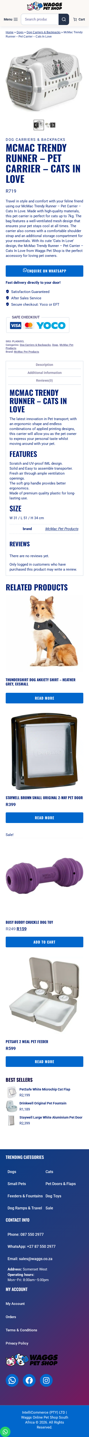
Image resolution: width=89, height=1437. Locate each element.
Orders (11, 1317)
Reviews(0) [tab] (44, 380)
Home (10, 32)
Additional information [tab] (45, 373)
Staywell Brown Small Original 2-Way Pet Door (44, 797)
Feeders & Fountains (25, 1196)
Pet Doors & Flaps (61, 1184)
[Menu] (11, 19)
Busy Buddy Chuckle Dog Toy (29, 922)
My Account (15, 1304)
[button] (39, 125)
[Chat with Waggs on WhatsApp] (5, 1432)
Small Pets (17, 1184)
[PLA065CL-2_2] (44, 80)
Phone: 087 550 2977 (26, 1234)
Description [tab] (44, 365)
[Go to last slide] (36, 124)
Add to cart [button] (44, 941)
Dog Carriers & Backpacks (44, 32)
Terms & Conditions (21, 1330)
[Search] (64, 19)
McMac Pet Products (26, 351)
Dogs (20, 32)
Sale (49, 1208)
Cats (49, 1172)
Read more (44, 698)
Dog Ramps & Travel (25, 1208)
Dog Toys (53, 1196)
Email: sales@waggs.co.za (30, 1259)
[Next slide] (52, 124)
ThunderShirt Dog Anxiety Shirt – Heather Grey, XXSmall (40, 681)
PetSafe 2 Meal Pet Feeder (27, 1041)
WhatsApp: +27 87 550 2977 (32, 1246)
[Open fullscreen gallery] (78, 114)
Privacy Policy (17, 1343)
